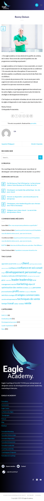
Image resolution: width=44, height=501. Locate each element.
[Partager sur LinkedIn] (31, 116)
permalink (33, 123)
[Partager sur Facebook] (16, 116)
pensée (30, 287)
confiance (12, 268)
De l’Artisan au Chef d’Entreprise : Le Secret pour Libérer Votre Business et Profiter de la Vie (23, 184)
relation (22, 291)
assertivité (12, 264)
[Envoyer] (40, 157)
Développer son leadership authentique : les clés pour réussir (23, 191)
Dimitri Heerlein (36, 144)
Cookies (38, 495)
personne (37, 287)
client (25, 263)
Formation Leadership (8, 445)
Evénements (5, 405)
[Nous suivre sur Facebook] (33, 480)
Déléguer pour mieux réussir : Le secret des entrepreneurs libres (22, 211)
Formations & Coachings (8, 456)
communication (38, 264)
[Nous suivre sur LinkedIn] (37, 480)
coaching (31, 264)
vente (27, 303)
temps (4, 303)
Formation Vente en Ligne (9, 435)
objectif (31, 284)
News (3, 329)
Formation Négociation (8, 438)
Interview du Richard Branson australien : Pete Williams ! (26, 245)
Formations (5, 401)
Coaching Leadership (8, 449)
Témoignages (5, 415)
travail (10, 303)
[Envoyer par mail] (24, 116)
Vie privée (30, 495)
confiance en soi (26, 267)
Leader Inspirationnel (8, 325)
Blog (3, 422)
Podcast (4, 419)
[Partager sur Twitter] (20, 116)
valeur (16, 304)
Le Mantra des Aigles (7, 412)
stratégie (11, 295)
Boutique (4, 426)
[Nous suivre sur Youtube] (40, 480)
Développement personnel (9, 322)
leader (15, 279)
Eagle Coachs (5, 408)
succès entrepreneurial (9, 299)
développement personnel (21, 272)
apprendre (5, 264)
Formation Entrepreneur (8, 442)
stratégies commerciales (27, 295)
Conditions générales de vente (14, 495)
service (5, 295)
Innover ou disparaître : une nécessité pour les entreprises (22, 198)
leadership (25, 279)
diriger (3, 272)
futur (34, 276)
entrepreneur (21, 276)
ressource (27, 291)
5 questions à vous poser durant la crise (26, 250)
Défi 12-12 (5, 315)
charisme (18, 264)
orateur (25, 288)
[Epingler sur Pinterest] (27, 116)
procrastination (7, 291)
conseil (38, 267)
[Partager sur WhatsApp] (12, 116)
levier (34, 280)
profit (15, 291)
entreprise (30, 276)
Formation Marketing (8, 431)
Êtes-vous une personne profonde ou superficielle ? (23, 225)
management (6, 284)
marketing (22, 283)
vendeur (21, 304)
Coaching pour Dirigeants (9, 452)
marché (13, 284)
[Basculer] (41, 401)
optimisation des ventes (12, 287)
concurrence (5, 268)
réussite (33, 291)
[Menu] (41, 5)
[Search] (36, 5)
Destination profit (6, 319)
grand (37, 276)
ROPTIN (4, 245)
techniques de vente (28, 298)
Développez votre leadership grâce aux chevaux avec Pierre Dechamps (23, 204)
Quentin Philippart (8, 144)
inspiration (8, 280)
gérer (3, 280)
